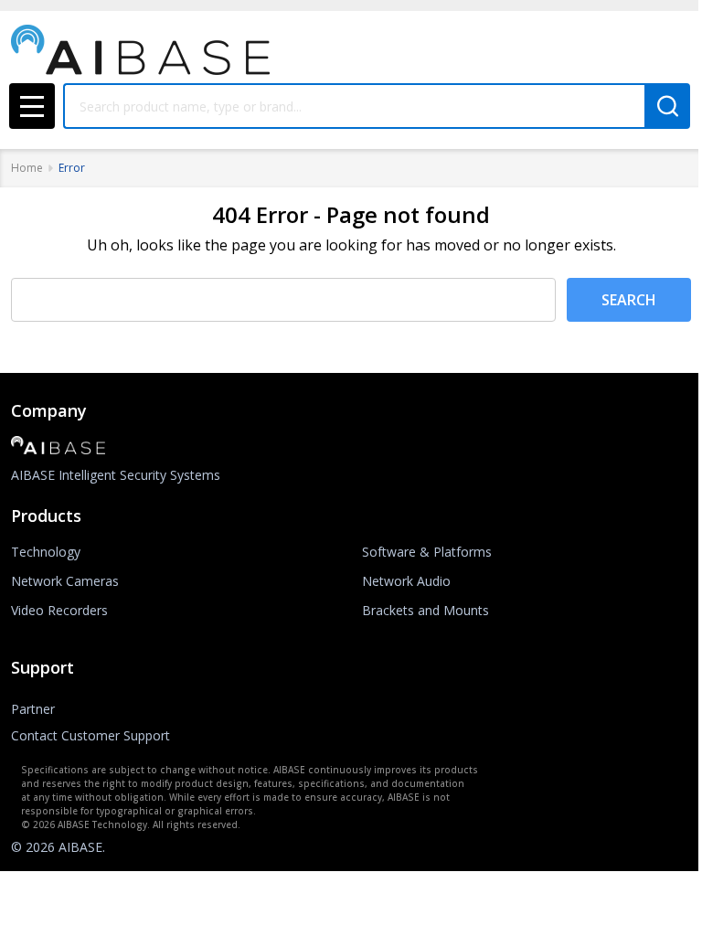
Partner (33, 709)
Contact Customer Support (90, 735)
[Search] (667, 106)
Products (46, 515)
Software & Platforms (427, 551)
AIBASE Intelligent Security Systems (115, 475)
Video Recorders (59, 610)
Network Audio (406, 581)
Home (27, 168)
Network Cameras (65, 581)
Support (42, 667)
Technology (45, 551)
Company (49, 410)
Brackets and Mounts (425, 610)
